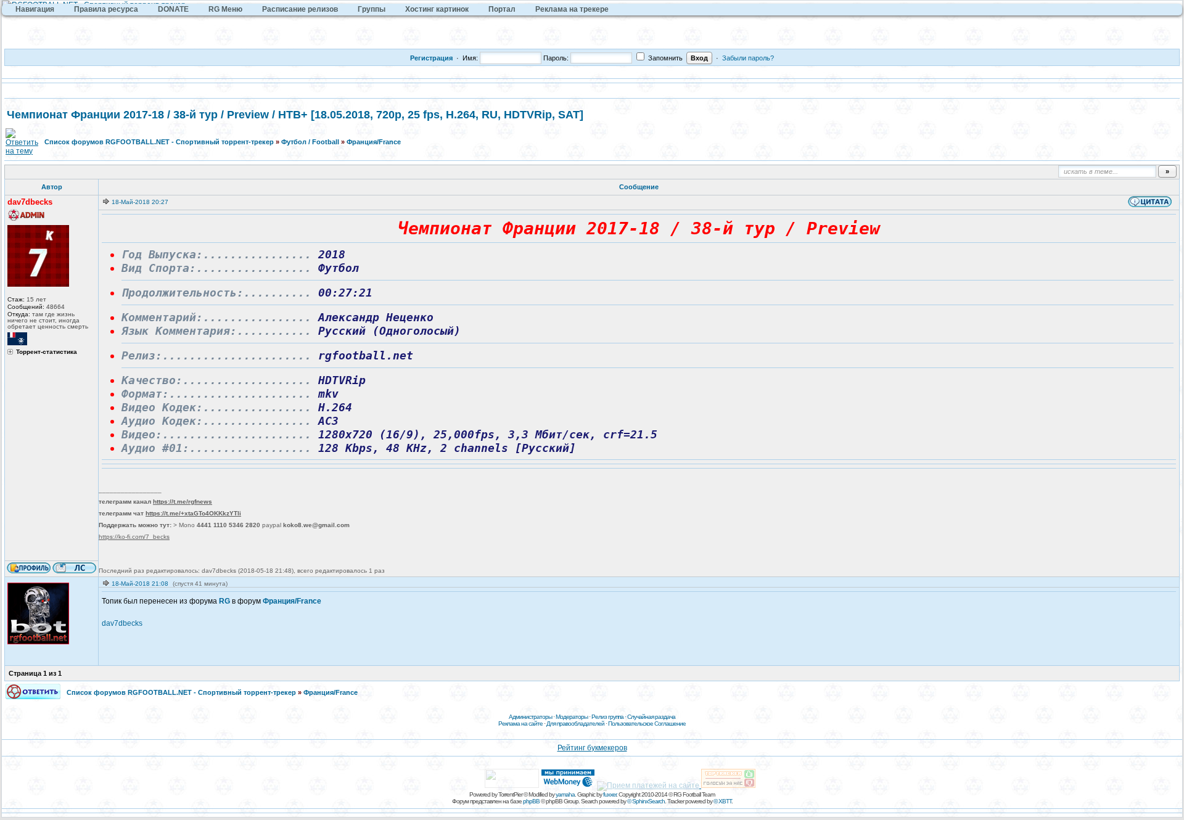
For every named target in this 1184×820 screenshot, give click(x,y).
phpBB (531, 801)
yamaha (565, 794)
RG (224, 601)
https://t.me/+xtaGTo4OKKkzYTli (193, 513)
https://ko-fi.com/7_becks (134, 536)
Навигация (34, 9)
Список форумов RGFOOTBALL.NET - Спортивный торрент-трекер (159, 142)
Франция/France (374, 142)
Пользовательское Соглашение (647, 723)
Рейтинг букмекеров (592, 748)
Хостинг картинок (437, 9)
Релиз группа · (609, 716)
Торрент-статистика (46, 352)
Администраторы (530, 716)
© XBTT (722, 801)
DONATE (173, 9)
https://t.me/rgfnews (182, 501)
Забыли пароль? (748, 58)
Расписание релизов (300, 9)
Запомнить (664, 58)
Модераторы (572, 716)
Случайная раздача (651, 716)
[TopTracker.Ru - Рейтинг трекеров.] (728, 785)
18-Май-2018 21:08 (140, 583)
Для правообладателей (575, 723)
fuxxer (609, 794)
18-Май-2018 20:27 (140, 202)
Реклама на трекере (572, 9)
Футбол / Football (310, 142)
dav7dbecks (122, 623)
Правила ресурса (106, 9)
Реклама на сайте (520, 723)
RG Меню (225, 9)
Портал (502, 9)
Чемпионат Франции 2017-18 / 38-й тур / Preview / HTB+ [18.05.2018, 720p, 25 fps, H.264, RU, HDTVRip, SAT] (295, 115)
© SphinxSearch (646, 801)
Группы (371, 9)
